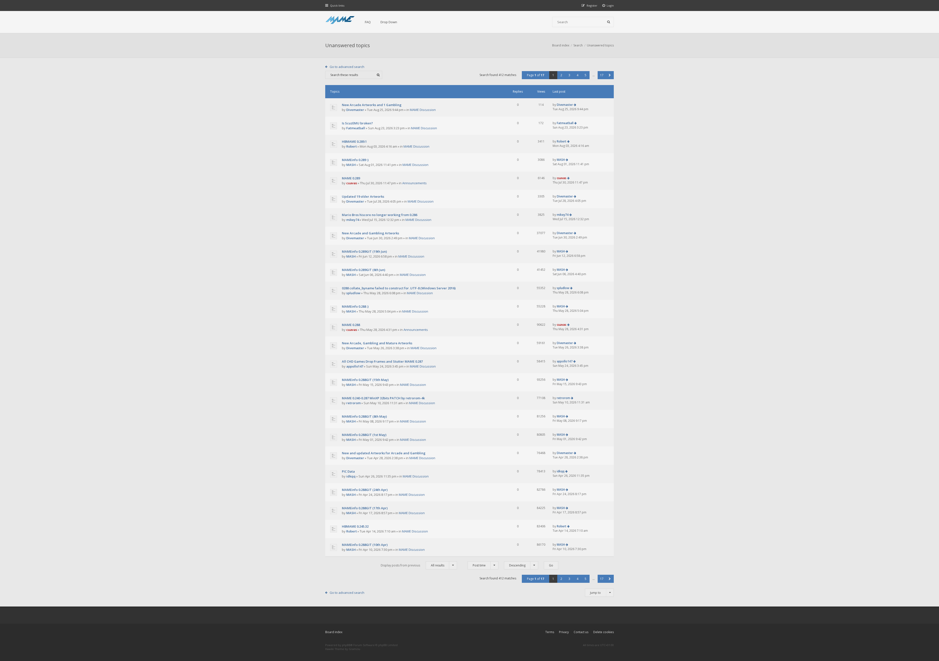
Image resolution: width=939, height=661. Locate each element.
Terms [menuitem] (549, 632)
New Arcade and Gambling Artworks (370, 233)
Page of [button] (535, 75)
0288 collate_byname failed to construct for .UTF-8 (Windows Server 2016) (399, 288)
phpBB (346, 645)
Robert (351, 146)
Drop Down (388, 22)
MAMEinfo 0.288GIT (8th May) (364, 416)
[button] (610, 75)
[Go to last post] (575, 105)
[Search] (609, 22)
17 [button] (602, 75)
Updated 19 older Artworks (363, 196)
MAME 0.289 (351, 178)
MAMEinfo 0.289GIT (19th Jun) (364, 251)
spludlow (353, 293)
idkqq (351, 476)
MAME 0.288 (351, 325)
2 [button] (561, 75)
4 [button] (577, 75)
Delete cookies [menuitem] (603, 632)
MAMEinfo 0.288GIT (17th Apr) (365, 508)
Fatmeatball (355, 128)
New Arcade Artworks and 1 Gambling (372, 105)
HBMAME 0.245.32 (355, 526)
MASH (351, 165)
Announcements (414, 183)
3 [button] (569, 75)
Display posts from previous (412, 565)
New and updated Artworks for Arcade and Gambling (383, 453)
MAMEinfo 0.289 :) (355, 160)
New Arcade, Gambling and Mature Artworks (377, 343)
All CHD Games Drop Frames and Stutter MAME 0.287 (382, 361)
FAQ (368, 22)
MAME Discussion (423, 110)
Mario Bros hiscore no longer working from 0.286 (379, 215)
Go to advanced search (347, 67)
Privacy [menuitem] (564, 632)
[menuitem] (608, 5)
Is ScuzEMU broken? (357, 123)
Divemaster (355, 110)
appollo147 (354, 366)
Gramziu (354, 649)
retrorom (353, 403)
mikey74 (352, 219)
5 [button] (585, 75)
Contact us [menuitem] (581, 632)
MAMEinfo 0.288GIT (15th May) (365, 380)
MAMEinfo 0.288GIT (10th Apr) (365, 544)
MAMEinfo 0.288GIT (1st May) (364, 435)
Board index (333, 632)
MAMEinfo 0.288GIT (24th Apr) (365, 490)
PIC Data (348, 471)
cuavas (351, 183)
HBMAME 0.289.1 (354, 141)
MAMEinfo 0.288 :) (355, 306)
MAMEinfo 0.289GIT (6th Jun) (363, 270)
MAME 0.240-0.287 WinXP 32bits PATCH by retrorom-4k (383, 398)
